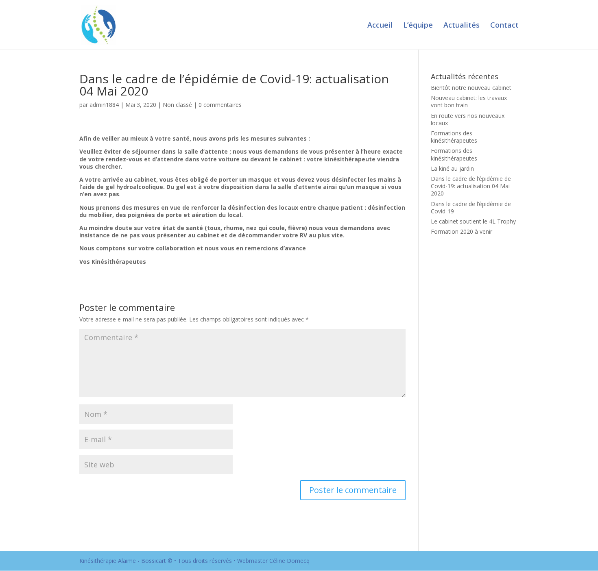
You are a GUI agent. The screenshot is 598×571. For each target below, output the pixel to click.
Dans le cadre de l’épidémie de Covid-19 (471, 207)
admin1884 (104, 105)
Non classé (177, 105)
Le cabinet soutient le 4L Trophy (473, 221)
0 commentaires (220, 105)
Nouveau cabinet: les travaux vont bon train (469, 101)
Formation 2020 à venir (461, 231)
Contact (504, 26)
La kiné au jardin (452, 168)
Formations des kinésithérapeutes (454, 136)
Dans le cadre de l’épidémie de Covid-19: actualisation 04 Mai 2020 (471, 186)
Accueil (380, 26)
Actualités (461, 26)
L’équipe (418, 26)
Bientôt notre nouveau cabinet (471, 87)
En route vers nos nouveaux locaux (467, 119)
